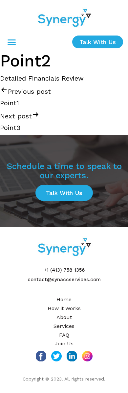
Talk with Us (97, 41)
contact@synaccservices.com (64, 279)
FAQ (64, 335)
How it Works (64, 308)
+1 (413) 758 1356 (64, 270)
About (64, 317)
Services (64, 326)
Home (64, 299)
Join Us (64, 343)
